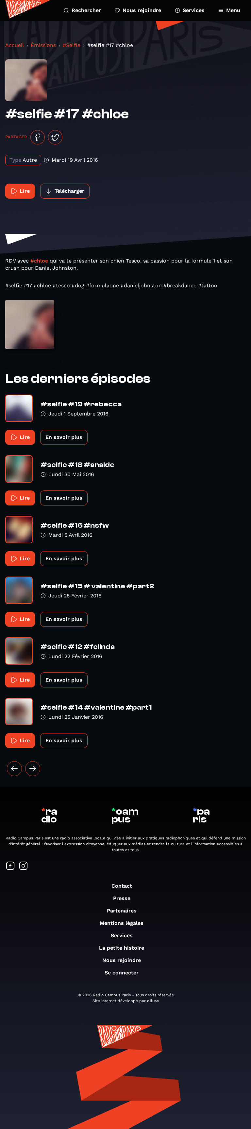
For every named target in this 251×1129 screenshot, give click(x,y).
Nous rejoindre (142, 10)
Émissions (43, 45)
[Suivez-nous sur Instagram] (23, 866)
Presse (121, 898)
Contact (121, 886)
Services (194, 10)
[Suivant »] (32, 768)
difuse (153, 1001)
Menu (233, 10)
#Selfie (71, 45)
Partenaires (122, 911)
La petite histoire (121, 948)
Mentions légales (121, 923)
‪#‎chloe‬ (39, 261)
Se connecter (122, 973)
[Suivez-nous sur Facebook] (10, 866)
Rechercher (86, 10)
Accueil (14, 45)
